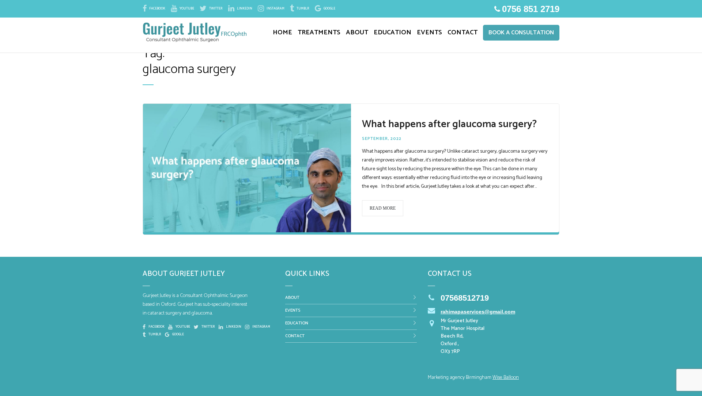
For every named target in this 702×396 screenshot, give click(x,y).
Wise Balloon (505, 377)
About (292, 297)
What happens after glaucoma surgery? (449, 124)
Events (292, 310)
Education (296, 323)
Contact (295, 335)
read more (383, 208)
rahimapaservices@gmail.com (478, 312)
